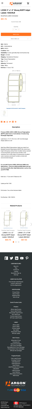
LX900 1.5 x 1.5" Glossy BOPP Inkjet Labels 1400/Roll (8, 235)
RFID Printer (16, 375)
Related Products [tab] (16, 206)
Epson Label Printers (16, 311)
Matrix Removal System (16, 373)
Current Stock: (16, 21)
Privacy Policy (16, 292)
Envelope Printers (16, 360)
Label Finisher (16, 365)
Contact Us (16, 269)
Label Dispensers (16, 363)
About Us (16, 266)
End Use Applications (16, 285)
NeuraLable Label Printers (16, 312)
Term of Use (16, 297)
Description (16, 127)
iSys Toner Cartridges (16, 345)
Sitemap (16, 274)
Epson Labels (16, 326)
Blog (16, 268)
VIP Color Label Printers (16, 318)
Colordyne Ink (16, 342)
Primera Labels (16, 328)
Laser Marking (16, 372)
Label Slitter (16, 368)
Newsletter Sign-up (16, 273)
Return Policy (16, 293)
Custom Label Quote (16, 283)
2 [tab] (16, 242)
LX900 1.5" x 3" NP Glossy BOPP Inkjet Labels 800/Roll (24, 235)
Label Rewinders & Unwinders (16, 367)
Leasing (16, 271)
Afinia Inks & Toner (16, 340)
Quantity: (16, 26)
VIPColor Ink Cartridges (16, 350)
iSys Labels (16, 330)
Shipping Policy (16, 295)
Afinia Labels (16, 325)
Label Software (16, 370)
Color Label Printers (16, 358)
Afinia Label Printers (16, 309)
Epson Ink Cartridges (16, 343)
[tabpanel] (8, 225)
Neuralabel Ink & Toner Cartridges (16, 347)
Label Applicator (16, 361)
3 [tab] (18, 242)
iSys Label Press (16, 314)
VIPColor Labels (16, 333)
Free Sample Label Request (16, 281)
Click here (20, 406)
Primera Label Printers (16, 316)
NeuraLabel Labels (16, 331)
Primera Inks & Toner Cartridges (16, 349)
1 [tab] (13, 242)
